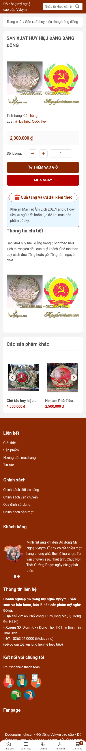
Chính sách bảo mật (18, 512)
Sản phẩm (11, 450)
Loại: (10, 121)
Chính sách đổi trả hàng (21, 490)
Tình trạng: (14, 116)
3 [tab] (18, 576)
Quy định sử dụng (16, 504)
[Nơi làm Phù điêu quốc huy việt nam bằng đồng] (62, 377)
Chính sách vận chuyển (20, 497)
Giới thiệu (10, 443)
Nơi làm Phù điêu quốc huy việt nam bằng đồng (60, 401)
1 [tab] (11, 576)
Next (74, 377)
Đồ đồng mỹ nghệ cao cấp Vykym (16, 7)
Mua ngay (43, 180)
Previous (12, 377)
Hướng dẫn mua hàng (19, 458)
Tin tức (8, 465)
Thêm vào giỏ (45, 167)
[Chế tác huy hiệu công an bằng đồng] (24, 377)
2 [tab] (15, 576)
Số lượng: (14, 153)
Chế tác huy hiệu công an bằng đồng (22, 401)
